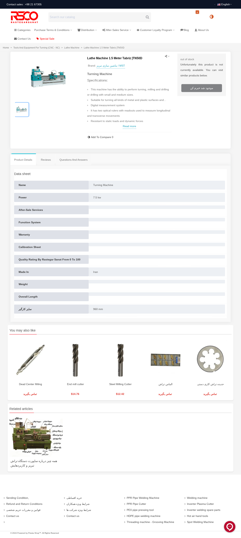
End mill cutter (75, 384)
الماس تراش (165, 384)
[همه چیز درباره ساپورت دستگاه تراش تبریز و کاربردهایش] (36, 436)
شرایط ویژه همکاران (78, 503)
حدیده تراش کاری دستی (210, 384)
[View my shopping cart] (200, 17)
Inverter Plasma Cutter (200, 503)
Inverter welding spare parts (203, 509)
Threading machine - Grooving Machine (150, 521)
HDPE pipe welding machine (143, 515)
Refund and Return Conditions (24, 503)
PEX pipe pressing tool (140, 509)
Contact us (12, 515)
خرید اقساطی (74, 497)
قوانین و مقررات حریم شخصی (23, 509)
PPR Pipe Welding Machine (143, 497)
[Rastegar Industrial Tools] (28, 17)
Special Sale (47, 38)
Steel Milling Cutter (120, 384)
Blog (186, 29)
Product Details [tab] (23, 159)
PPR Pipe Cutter (136, 503)
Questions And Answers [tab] (73, 159)
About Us (203, 29)
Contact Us (24, 38)
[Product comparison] (213, 17)
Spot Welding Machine (200, 521)
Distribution (87, 29)
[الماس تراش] (166, 359)
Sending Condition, (17, 497)
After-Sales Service (117, 29)
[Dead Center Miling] (30, 359)
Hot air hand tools (197, 515)
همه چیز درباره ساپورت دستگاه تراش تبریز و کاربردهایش (34, 463)
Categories (24, 29)
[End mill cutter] (75, 359)
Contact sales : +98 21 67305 (24, 4)
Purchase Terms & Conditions (51, 29)
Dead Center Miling (30, 384)
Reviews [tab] (46, 159)
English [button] (225, 4)
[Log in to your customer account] (224, 16)
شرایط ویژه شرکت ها (78, 509)
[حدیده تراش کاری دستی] (211, 359)
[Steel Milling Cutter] (120, 359)
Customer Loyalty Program (156, 29)
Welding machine (197, 497)
